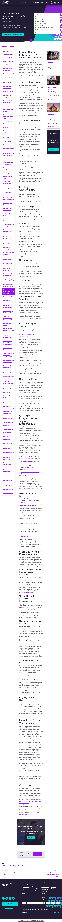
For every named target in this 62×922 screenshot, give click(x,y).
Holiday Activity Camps (35, 891)
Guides (12, 46)
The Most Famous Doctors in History (7, 242)
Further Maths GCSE (8, 91)
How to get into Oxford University (8, 401)
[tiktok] (10, 898)
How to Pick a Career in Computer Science (8, 361)
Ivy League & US (25, 887)
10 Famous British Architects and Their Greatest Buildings (8, 162)
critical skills (29, 437)
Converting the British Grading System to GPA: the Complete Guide (8, 176)
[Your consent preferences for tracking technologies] (2, 920)
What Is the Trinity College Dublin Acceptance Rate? (7, 343)
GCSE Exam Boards (7, 106)
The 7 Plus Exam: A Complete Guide (7, 188)
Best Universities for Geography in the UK (8, 258)
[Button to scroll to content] (31, 40)
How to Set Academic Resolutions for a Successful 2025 (8, 236)
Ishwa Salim (8, 21)
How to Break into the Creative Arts (8, 220)
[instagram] (6, 898)
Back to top (56, 912)
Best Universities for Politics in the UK (8, 274)
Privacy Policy (44, 897)
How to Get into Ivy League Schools (7, 69)
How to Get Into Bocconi (7, 324)
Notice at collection (23, 920)
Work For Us (44, 891)
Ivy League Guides (53, 888)
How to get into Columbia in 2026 (7, 485)
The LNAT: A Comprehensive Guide (8, 382)
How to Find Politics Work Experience (7, 209)
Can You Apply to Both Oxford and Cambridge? (8, 424)
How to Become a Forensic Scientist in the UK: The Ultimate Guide (8, 395)
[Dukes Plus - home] (6, 2)
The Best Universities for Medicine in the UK (8, 280)
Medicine (24, 889)
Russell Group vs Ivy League (8, 204)
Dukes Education (45, 887)
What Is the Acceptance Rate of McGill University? (7, 318)
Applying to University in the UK (8, 214)
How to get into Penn (8, 493)
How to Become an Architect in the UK (7, 101)
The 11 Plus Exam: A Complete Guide (7, 193)
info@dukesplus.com (6, 893)
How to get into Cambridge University (8, 407)
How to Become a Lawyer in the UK (7, 372)
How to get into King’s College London (8, 447)
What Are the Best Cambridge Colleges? (8, 417)
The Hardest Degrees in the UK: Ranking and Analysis (8, 155)
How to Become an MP (8, 73)
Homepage (4, 46)
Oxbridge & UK (25, 884)
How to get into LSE (7, 443)
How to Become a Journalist (7, 168)
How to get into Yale (7, 480)
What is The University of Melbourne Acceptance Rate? (8, 56)
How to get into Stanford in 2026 (7, 463)
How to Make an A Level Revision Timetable (8, 149)
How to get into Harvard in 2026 (7, 458)
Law (22, 891)
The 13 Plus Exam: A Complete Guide (8, 78)
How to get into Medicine (6, 301)
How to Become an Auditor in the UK (7, 230)
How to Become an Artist (7, 131)
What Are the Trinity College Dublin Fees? (8, 306)
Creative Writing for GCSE (8, 122)
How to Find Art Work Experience (8, 110)
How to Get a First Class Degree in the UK (8, 198)
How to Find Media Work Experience (7, 87)
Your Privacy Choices (35, 920)
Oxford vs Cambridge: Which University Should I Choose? (8, 431)
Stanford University (26, 456)
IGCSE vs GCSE (7, 127)
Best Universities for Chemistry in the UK (8, 264)
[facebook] (3, 898)
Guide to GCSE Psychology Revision (8, 182)
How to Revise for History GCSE (7, 96)
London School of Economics (28, 465)
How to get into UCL (7, 296)
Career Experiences (34, 885)
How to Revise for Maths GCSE (7, 137)
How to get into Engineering (6, 269)
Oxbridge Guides (55, 884)
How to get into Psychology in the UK (8, 248)
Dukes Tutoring (44, 889)
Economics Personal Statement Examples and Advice (8, 63)
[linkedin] (13, 898)
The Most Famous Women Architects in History (8, 143)
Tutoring (23, 895)
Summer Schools (35, 888)
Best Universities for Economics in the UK (8, 285)
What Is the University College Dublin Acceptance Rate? (8, 355)
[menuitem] (26, 885)
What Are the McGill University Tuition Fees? (8, 329)
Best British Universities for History (8, 253)
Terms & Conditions (43, 894)
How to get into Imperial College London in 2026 (7, 438)
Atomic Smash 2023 (29, 912)
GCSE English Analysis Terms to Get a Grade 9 (8, 377)
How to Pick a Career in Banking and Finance (8, 366)
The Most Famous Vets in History (8, 225)
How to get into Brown (8, 489)
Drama (23, 893)
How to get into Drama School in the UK (8, 387)
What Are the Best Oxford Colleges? (7, 412)
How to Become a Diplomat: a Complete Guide (8, 116)
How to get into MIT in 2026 (8, 476)
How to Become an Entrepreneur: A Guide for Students (8, 291)
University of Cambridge (27, 461)
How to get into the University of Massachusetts (7, 470)
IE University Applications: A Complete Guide (7, 336)
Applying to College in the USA (8, 453)
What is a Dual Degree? (8, 82)
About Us (43, 884)
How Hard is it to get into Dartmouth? (8, 312)
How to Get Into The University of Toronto (8, 349)
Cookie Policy (44, 899)
